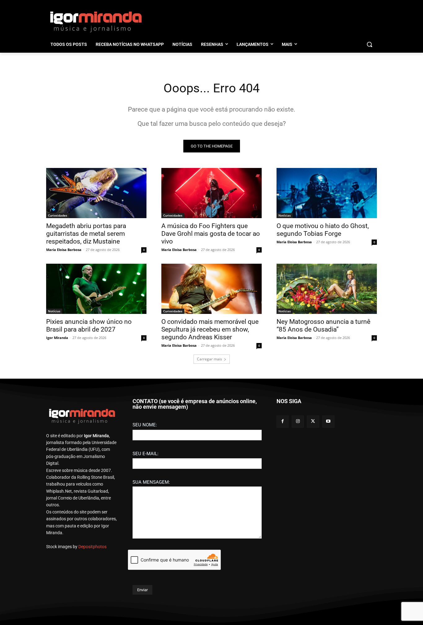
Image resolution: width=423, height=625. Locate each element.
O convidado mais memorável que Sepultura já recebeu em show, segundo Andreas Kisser (210, 329)
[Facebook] (283, 422)
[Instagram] (298, 422)
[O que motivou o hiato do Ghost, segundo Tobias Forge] (327, 193)
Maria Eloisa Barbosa (63, 249)
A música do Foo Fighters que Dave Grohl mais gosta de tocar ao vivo (210, 233)
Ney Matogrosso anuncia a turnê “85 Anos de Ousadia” (323, 325)
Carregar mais (209, 359)
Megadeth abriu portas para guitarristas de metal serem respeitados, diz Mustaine (86, 233)
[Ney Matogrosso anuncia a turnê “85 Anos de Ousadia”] (327, 289)
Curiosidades (57, 215)
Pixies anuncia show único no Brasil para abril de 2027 (89, 325)
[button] (369, 44)
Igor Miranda (57, 337)
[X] (313, 422)
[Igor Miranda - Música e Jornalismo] (95, 21)
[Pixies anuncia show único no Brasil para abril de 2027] (96, 289)
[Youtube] (328, 422)
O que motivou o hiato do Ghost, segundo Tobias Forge (323, 229)
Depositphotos (92, 546)
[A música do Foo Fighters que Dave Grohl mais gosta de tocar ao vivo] (211, 193)
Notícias (284, 215)
